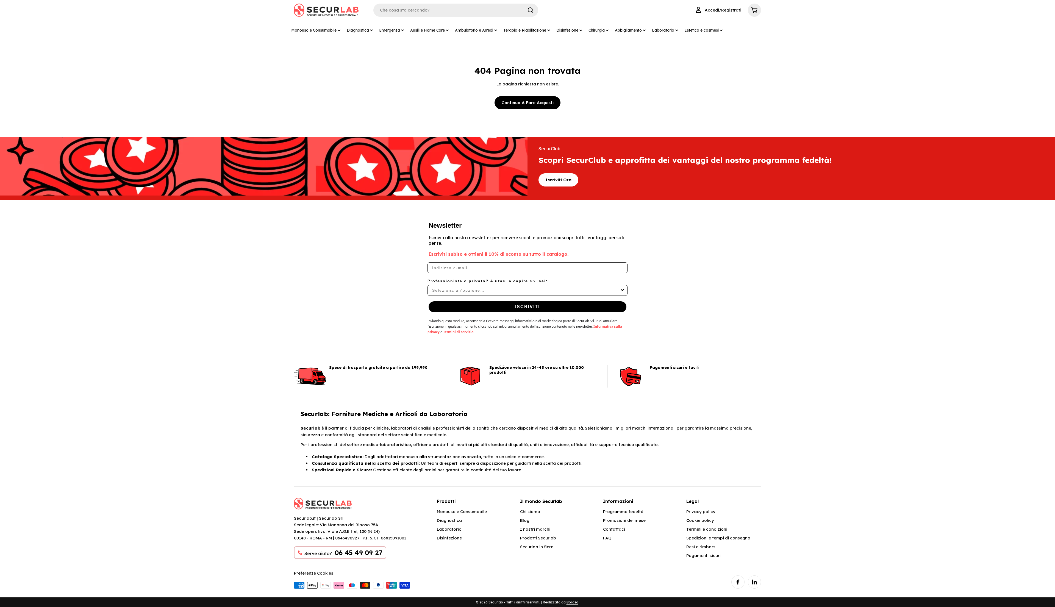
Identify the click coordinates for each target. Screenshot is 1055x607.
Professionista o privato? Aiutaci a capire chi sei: (487, 281)
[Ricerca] (530, 10)
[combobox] (526, 290)
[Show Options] (622, 290)
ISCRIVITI (527, 306)
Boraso (572, 602)
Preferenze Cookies (313, 573)
